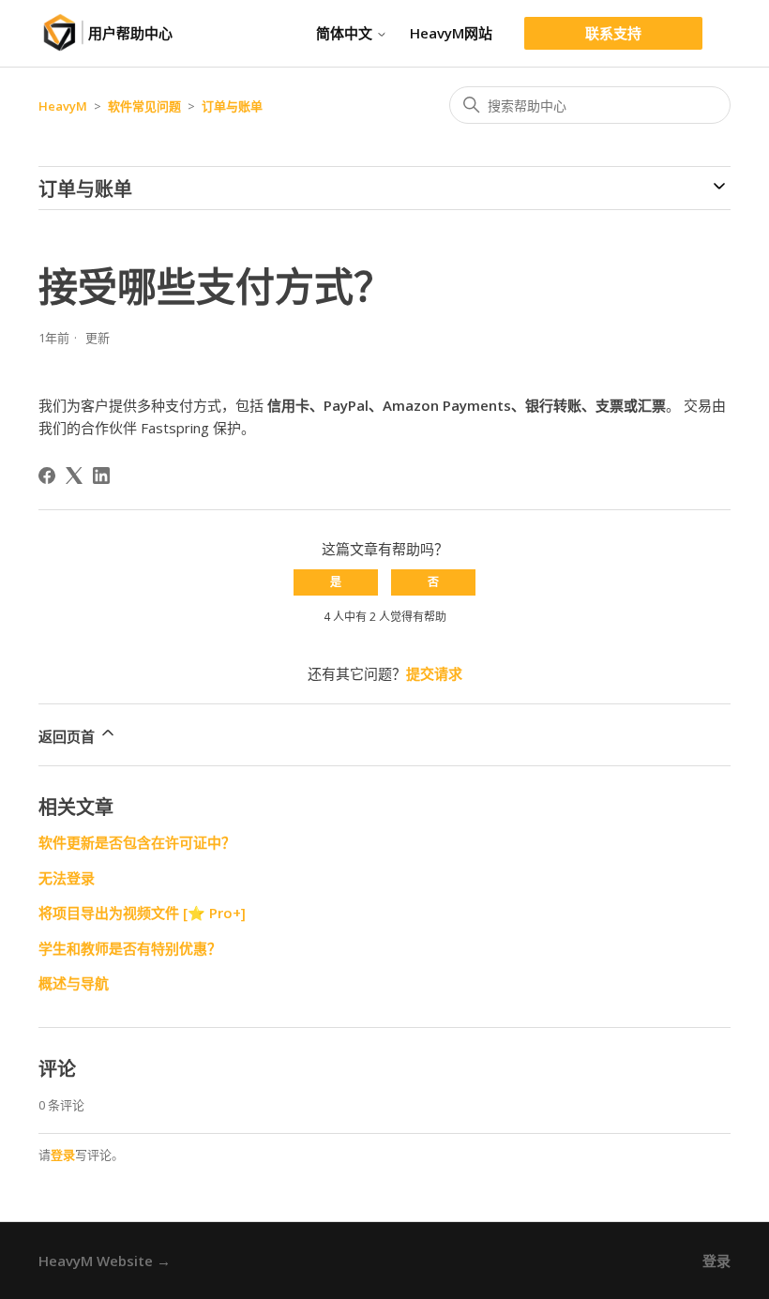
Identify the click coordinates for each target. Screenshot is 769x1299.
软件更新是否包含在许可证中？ (136, 842)
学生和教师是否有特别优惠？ (129, 948)
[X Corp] (74, 475)
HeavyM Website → (104, 1260)
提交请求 (434, 673)
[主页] (63, 33)
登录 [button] (716, 1260)
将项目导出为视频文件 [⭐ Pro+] (142, 912)
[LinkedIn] (101, 475)
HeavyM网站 (451, 32)
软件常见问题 (144, 106)
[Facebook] (46, 475)
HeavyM (62, 106)
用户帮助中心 (130, 32)
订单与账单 (232, 106)
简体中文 (346, 33)
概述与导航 (73, 983)
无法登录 (66, 878)
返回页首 (68, 736)
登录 (63, 1154)
